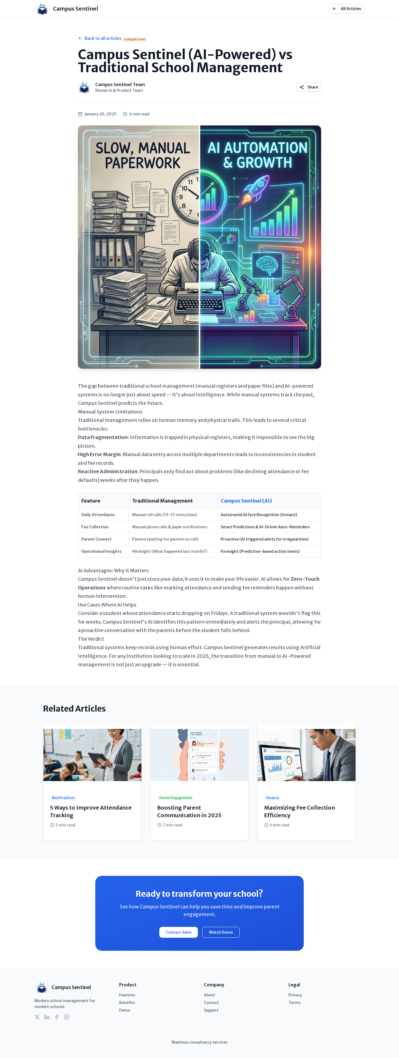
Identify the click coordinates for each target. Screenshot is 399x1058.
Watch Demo (221, 932)
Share (313, 87)
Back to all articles (102, 38)
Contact (211, 1002)
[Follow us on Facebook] (56, 1017)
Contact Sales (178, 932)
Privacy (295, 995)
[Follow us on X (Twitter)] (37, 1017)
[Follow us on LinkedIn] (47, 1017)
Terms (294, 1002)
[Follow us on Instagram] (66, 1017)
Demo (124, 1010)
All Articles (351, 8)
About (209, 995)
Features (127, 995)
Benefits (127, 1002)
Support (211, 1010)
